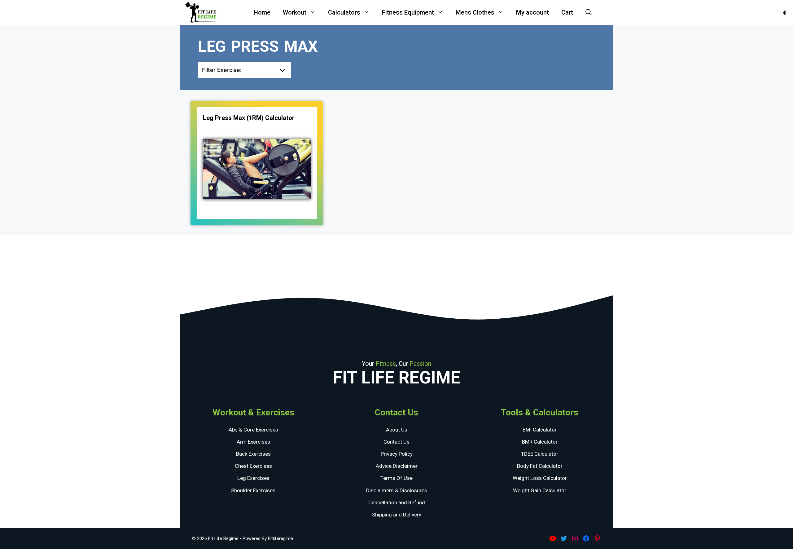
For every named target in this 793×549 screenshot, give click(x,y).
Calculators (344, 12)
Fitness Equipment (408, 12)
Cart (567, 12)
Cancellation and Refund (396, 502)
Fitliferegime (280, 538)
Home (262, 12)
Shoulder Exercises (253, 490)
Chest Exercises (253, 466)
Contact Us (396, 442)
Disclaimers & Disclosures (396, 490)
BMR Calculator (540, 442)
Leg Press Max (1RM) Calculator (249, 118)
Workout (294, 12)
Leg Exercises (253, 478)
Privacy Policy (397, 454)
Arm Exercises (253, 442)
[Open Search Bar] (588, 12)
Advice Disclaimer (397, 466)
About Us (396, 430)
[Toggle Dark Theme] (785, 12)
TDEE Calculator (539, 454)
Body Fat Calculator (540, 466)
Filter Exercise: (222, 70)
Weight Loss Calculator (540, 478)
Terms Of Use (396, 478)
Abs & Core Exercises (253, 430)
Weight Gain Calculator (539, 490)
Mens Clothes (475, 12)
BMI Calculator (540, 430)
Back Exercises (253, 454)
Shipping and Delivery (396, 514)
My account (532, 12)
